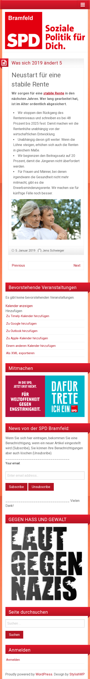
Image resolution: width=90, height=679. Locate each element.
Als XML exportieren (20, 353)
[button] (13, 311)
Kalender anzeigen (19, 306)
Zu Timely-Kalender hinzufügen (27, 316)
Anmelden (13, 660)
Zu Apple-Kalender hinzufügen (27, 338)
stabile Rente (53, 93)
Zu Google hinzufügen (21, 323)
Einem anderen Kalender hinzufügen (31, 346)
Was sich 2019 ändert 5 (37, 63)
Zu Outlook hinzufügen (21, 331)
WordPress (44, 674)
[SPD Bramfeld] (45, 30)
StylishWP (77, 674)
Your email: (12, 463)
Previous (18, 265)
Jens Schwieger (53, 250)
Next (76, 265)
